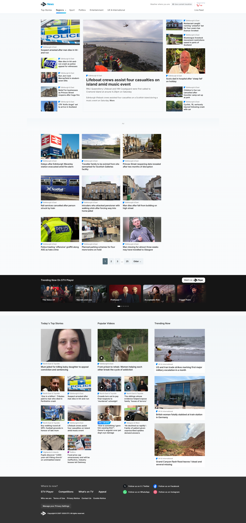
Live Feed (199, 10)
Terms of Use (59, 498)
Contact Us (86, 498)
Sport (72, 10)
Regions (60, 10)
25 (127, 261)
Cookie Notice (99, 498)
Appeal (102, 491)
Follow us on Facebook (169, 486)
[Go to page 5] (128, 306)
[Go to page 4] (125, 306)
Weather (153, 4)
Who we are (46, 498)
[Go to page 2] (121, 306)
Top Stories (46, 10)
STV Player (47, 491)
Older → (137, 261)
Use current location (183, 4)
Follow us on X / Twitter (138, 486)
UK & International (116, 10)
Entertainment (96, 10)
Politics (82, 10)
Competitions (66, 491)
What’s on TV (86, 491)
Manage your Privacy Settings (56, 506)
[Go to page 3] (123, 306)
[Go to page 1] (118, 306)
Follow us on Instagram (169, 492)
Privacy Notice (73, 498)
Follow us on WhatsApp (139, 492)
